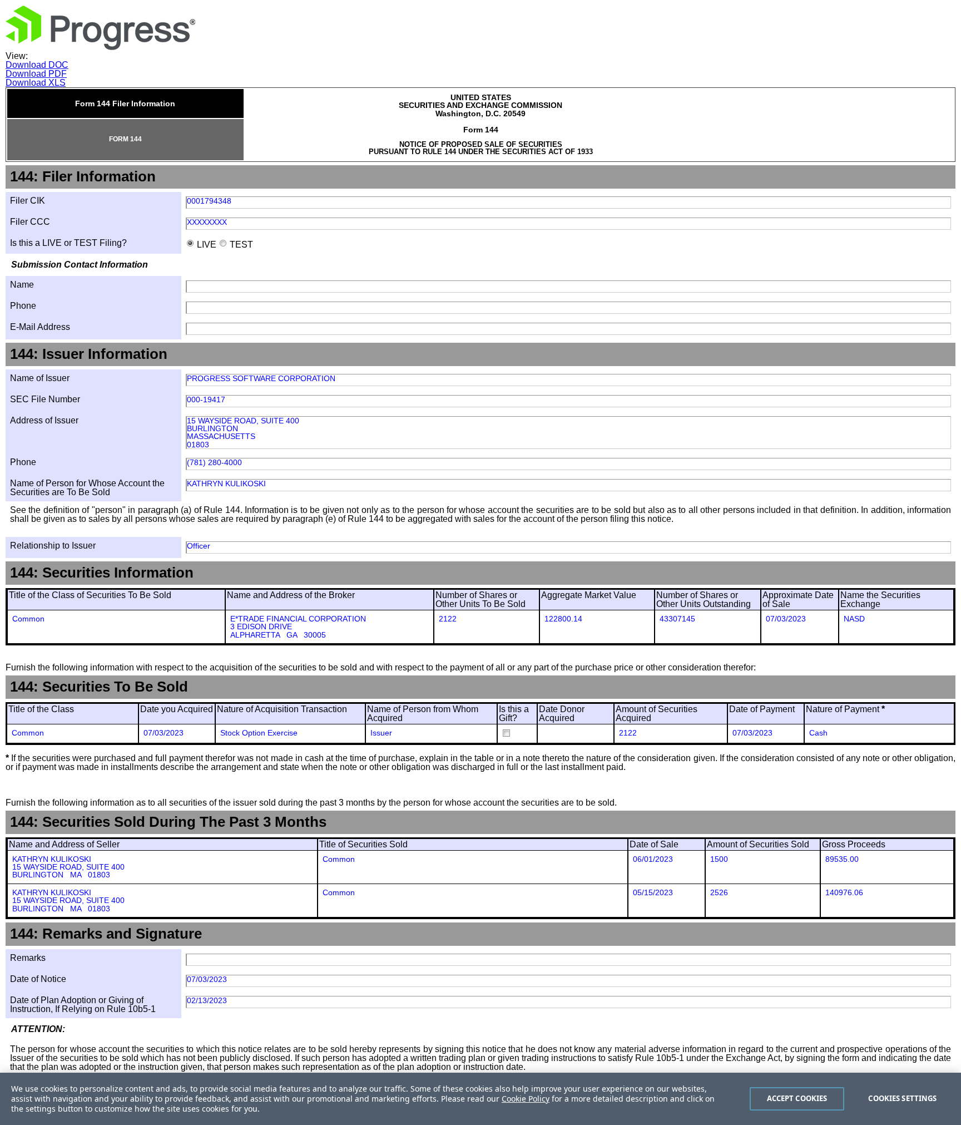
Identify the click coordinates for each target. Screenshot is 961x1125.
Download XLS (36, 82)
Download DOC (37, 65)
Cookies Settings (902, 1098)
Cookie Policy (525, 1098)
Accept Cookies (797, 1098)
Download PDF (36, 73)
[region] (480, 1099)
